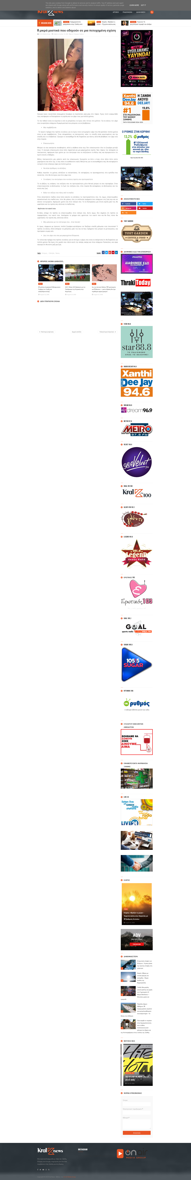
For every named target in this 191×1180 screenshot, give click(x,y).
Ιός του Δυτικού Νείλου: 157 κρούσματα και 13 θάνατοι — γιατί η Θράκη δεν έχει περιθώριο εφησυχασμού (104, 289)
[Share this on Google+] (109, 252)
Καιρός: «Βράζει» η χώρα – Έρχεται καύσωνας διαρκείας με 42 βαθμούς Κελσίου (136, 915)
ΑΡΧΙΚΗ (116, 12)
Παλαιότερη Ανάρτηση (107, 332)
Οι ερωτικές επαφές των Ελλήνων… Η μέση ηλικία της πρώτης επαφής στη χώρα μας (144, 964)
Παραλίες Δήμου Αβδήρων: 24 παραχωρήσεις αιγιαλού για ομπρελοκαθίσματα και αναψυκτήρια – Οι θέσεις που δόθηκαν (136, 1010)
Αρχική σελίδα (76, 332)
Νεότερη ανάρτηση (47, 332)
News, (58, 253)
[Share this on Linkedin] (116, 252)
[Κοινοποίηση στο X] (106, 252)
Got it (143, 5)
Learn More (134, 5)
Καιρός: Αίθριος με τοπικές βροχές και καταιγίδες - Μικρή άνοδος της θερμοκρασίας (143, 978)
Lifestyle (99, 22)
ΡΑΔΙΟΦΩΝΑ (127, 12)
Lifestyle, (52, 253)
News (132, 22)
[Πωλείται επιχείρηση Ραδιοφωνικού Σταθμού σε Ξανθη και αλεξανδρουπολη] (140, 24)
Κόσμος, (45, 253)
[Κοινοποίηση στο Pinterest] (113, 252)
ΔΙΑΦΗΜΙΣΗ (140, 12)
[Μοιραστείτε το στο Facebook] (103, 252)
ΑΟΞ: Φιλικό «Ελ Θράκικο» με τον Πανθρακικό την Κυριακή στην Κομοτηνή (75, 289)
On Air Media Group (69, 1177)
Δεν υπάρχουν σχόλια (77, 34)
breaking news (46, 23)
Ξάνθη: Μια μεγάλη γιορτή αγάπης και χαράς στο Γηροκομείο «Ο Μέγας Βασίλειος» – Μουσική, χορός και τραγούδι (136, 993)
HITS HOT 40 (128, 1073)
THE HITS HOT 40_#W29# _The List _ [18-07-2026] (136, 1078)
